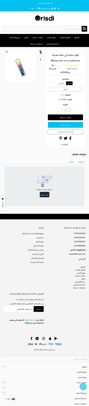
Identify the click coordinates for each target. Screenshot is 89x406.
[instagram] (43, 339)
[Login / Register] (52, 8)
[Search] (84, 29)
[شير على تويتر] (65, 138)
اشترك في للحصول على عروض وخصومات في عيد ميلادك (26, 321)
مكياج (26, 37)
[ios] (50, 339)
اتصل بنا (65, 144)
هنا (17, 299)
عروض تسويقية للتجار (36, 249)
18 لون (61, 83)
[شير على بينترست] (60, 138)
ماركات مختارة (37, 37)
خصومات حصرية (36, 43)
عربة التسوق (43, 8)
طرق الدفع (40, 241)
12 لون (69, 83)
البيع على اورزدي (38, 253)
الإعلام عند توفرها (65, 117)
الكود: (70, 99)
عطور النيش (51, 37)
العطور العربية (65, 37)
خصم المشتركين (52, 43)
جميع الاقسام (15, 37)
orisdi (62, 94)
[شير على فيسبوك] (70, 138)
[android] (56, 339)
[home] (55, 8)
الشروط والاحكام (38, 258)
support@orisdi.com (77, 253)
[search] (58, 8)
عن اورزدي (40, 237)
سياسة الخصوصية (37, 262)
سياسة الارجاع (39, 245)
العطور (76, 37)
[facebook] (31, 339)
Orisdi (36, 349)
